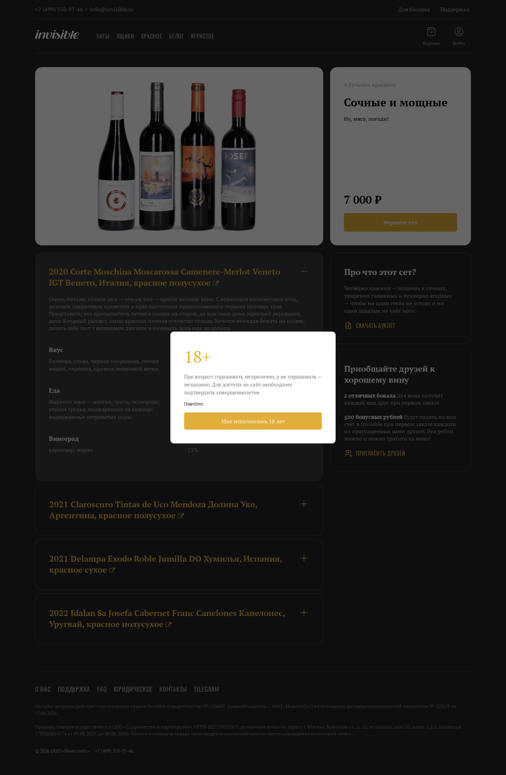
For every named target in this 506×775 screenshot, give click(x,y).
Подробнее (193, 403)
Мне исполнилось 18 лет (253, 421)
